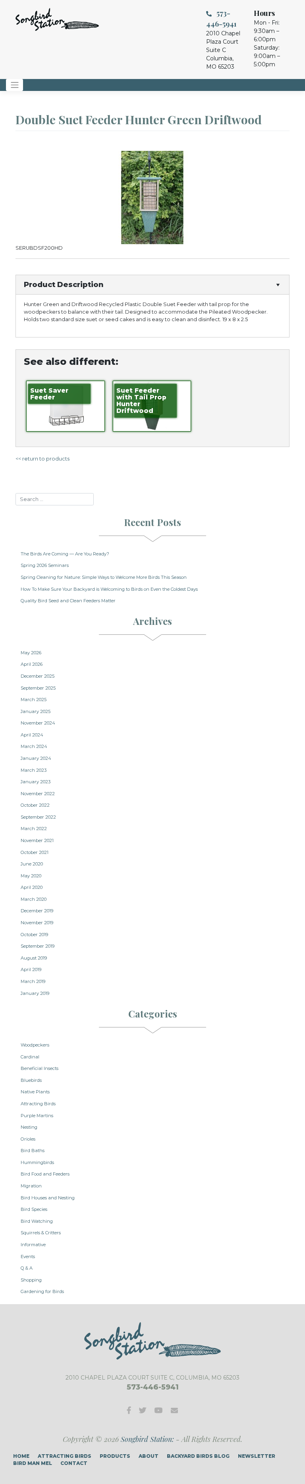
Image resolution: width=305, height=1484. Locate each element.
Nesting (29, 1127)
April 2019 (31, 969)
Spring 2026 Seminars (45, 565)
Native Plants (35, 1092)
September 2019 (37, 946)
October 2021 (34, 852)
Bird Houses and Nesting (48, 1198)
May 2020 (31, 876)
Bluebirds (31, 1080)
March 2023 (33, 770)
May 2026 (31, 652)
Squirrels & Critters (41, 1232)
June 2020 (32, 864)
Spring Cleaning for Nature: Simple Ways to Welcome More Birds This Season (104, 577)
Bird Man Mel (32, 1463)
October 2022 (35, 805)
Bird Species (34, 1209)
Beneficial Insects (39, 1068)
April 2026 (31, 664)
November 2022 (38, 793)
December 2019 (37, 911)
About (148, 1456)
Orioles (28, 1139)
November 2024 (38, 723)
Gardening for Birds (42, 1291)
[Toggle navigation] (14, 85)
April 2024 (32, 735)
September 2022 (38, 817)
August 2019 (34, 958)
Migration (31, 1186)
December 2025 (37, 676)
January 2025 (35, 711)
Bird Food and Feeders (45, 1174)
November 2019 (37, 922)
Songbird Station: (147, 1439)
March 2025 (33, 699)
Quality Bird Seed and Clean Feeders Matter (68, 600)
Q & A (27, 1268)
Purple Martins (37, 1115)
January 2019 (35, 993)
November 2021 (37, 840)
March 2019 (33, 981)
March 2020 (33, 899)
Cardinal (30, 1057)
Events (28, 1256)
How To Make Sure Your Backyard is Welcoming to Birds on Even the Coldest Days (109, 589)
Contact (73, 1463)
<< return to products (42, 459)
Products (115, 1456)
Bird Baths (32, 1150)
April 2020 (31, 887)
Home (21, 1456)
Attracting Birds (38, 1103)
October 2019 (34, 934)
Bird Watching (37, 1221)
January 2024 (36, 758)
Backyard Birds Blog (198, 1456)
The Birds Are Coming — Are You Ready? (65, 554)
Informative (33, 1244)
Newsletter (256, 1456)
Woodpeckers (35, 1045)
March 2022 (34, 828)
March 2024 (34, 746)
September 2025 (38, 688)
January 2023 (35, 781)
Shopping (31, 1280)
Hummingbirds (37, 1162)
